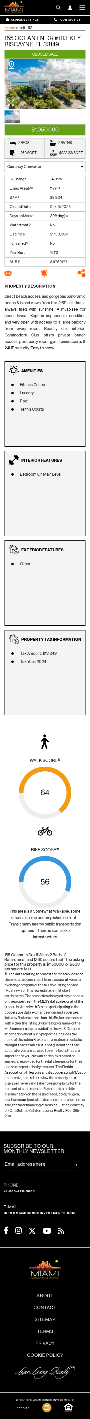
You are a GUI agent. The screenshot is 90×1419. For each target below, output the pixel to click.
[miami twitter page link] (32, 1231)
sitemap (45, 1319)
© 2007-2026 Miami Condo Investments (45, 1400)
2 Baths (65, 143)
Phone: (19, 1188)
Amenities (32, 371)
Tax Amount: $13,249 (38, 654)
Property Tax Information (51, 640)
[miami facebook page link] (6, 1230)
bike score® (45, 850)
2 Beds (23, 143)
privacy (45, 1343)
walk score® (45, 760)
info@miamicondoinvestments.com (39, 1213)
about (45, 1295)
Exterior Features (42, 550)
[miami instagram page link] (18, 1230)
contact (45, 1307)
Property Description (29, 286)
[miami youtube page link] (47, 1231)
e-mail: (39, 1210)
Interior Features (41, 460)
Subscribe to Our (34, 1149)
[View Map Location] (11, 65)
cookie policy (45, 1355)
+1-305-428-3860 (19, 1191)
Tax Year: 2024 (33, 662)
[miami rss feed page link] (61, 1230)
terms (45, 1331)
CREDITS (23, 1408)
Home (9, 28)
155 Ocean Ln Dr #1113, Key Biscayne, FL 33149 (42, 41)
